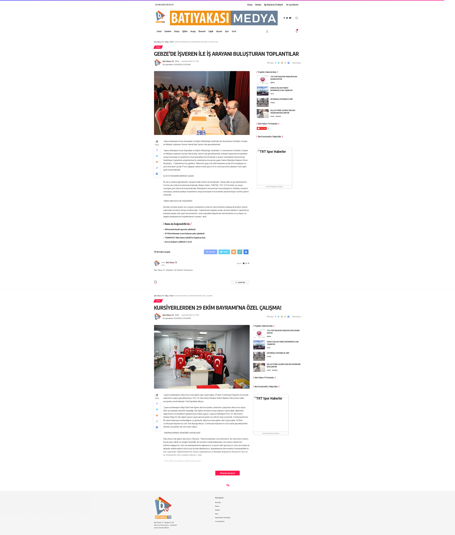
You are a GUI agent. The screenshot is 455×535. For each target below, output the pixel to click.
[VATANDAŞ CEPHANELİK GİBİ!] (263, 102)
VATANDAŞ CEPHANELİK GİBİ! (281, 99)
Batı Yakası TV (168, 61)
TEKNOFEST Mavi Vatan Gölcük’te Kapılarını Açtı (185, 237)
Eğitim (272, 82)
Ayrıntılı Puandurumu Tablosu (274, 186)
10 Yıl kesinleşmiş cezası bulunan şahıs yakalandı (185, 233)
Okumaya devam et (227, 473)
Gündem (278, 116)
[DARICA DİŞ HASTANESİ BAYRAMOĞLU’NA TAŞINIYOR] (263, 91)
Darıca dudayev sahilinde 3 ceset (178, 242)
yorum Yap (241, 282)
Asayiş (272, 102)
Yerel (158, 47)
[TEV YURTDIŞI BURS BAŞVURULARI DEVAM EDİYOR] (263, 79)
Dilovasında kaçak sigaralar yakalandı (180, 229)
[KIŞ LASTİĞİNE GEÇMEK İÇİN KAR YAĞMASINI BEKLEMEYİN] (263, 113)
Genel (272, 116)
